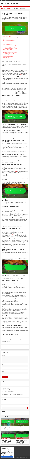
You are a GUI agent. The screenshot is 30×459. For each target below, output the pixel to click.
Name (3, 364)
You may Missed (5, 416)
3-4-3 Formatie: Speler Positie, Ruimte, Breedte (22, 346)
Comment (3, 355)
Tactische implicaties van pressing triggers (8, 56)
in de (21, 74)
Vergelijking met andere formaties (7, 41)
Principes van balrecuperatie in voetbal (7, 44)
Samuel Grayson (7, 429)
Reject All (10, 455)
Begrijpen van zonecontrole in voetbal (7, 49)
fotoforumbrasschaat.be (9, 3)
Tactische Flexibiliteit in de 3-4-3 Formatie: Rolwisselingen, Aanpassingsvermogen (7, 347)
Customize (4, 455)
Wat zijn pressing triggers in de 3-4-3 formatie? (8, 53)
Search (27, 408)
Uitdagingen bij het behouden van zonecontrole (8, 51)
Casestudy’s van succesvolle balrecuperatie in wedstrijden (9, 47)
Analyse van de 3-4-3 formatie (6, 438)
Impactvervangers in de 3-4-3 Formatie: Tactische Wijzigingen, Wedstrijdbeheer (12, 389)
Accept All (7, 456)
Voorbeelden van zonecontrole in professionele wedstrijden (10, 52)
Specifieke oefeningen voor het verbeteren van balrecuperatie (10, 45)
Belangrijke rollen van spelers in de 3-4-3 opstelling (9, 40)
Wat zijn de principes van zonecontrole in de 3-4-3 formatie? (10, 48)
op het (16, 171)
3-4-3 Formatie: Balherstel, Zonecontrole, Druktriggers (6, 441)
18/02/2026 (3, 442)
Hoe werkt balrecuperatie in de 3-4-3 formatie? (8, 43)
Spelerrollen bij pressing (6, 57)
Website (3, 371)
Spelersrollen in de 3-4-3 (5, 401)
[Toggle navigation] (2, 6)
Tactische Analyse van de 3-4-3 (6, 402)
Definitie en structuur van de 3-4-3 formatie (8, 39)
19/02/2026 (3, 429)
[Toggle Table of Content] (16, 37)
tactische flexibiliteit (11, 234)
